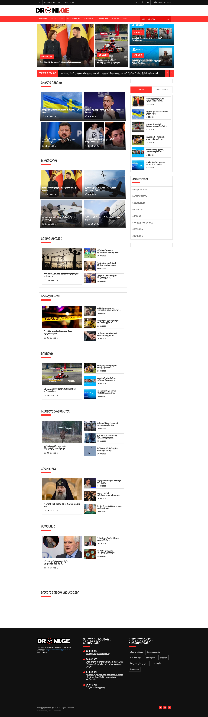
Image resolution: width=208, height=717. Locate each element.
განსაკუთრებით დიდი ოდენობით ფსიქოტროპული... (109, 309)
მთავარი (43, 18)
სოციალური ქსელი (142, 223)
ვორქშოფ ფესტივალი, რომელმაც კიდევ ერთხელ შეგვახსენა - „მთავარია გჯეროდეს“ (104, 677)
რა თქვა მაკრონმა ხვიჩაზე (98, 654)
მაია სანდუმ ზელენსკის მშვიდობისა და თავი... (155, 100)
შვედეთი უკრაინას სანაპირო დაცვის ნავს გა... (157, 113)
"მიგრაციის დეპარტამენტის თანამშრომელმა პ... (108, 322)
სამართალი (89, 18)
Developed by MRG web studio (49, 711)
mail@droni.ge (68, 2)
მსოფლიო (103, 18)
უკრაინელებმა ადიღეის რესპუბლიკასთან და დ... (55, 447)
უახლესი (141, 89)
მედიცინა (137, 236)
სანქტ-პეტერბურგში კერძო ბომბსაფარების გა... (107, 449)
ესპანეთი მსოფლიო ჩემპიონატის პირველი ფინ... (108, 251)
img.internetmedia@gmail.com (58, 650)
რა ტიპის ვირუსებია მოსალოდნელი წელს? (106, 552)
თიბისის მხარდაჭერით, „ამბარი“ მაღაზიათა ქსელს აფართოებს (89, 73)
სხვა (125, 18)
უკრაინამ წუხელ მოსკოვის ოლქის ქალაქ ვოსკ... (107, 424)
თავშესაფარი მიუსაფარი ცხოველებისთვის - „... (107, 366)
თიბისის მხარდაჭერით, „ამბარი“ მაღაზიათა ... (106, 379)
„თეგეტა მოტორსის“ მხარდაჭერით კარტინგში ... (156, 125)
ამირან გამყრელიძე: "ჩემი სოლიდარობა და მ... (56, 562)
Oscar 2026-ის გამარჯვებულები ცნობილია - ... (109, 494)
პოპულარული (162, 89)
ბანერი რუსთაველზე (95, 687)
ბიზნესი (115, 18)
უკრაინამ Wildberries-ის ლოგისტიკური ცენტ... (107, 437)
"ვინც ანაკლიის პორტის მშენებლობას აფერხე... (106, 264)
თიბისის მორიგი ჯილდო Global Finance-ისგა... (107, 392)
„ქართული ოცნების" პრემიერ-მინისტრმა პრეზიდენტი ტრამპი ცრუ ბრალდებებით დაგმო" (104, 664)
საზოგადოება (73, 18)
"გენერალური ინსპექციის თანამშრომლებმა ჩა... (107, 334)
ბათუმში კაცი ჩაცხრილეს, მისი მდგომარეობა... (58, 332)
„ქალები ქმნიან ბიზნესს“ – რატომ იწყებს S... (107, 277)
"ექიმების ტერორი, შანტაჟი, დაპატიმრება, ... (108, 539)
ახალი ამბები (57, 18)
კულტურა (137, 229)
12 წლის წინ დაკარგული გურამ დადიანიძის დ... (99, 140)
